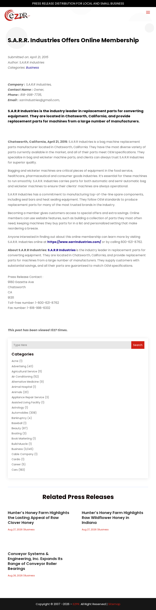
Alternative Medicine (25, 382)
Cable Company (22, 454)
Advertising (19, 366)
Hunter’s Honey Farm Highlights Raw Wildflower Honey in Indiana (112, 517)
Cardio (16, 459)
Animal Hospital (22, 387)
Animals (17, 392)
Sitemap (114, 604)
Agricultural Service (24, 371)
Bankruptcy (19, 418)
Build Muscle (20, 444)
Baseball (17, 423)
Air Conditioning (22, 376)
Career (16, 464)
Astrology (18, 407)
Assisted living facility (26, 402)
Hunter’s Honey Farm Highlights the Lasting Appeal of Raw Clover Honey (38, 517)
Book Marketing (22, 438)
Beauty (16, 428)
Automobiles (20, 413)
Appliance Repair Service (28, 397)
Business (32, 67)
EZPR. (76, 604)
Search (137, 345)
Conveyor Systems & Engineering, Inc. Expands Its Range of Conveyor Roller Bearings (35, 561)
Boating (17, 433)
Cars (15, 470)
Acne (15, 361)
